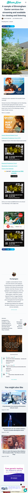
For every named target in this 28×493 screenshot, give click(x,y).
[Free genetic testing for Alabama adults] (14, 472)
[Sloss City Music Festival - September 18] (12, 343)
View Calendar (14, 379)
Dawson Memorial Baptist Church (10, 135)
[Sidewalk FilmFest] (14, 152)
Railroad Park (8, 368)
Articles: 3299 (14, 309)
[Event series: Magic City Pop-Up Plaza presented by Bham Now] (13, 365)
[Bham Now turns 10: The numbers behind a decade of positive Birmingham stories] (14, 420)
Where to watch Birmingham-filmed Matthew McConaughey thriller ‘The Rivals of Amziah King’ (14, 453)
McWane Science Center (10, 360)
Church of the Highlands (7, 168)
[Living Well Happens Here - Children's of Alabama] (14, 220)
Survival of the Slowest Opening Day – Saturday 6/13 (16, 358)
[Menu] (25, 2)
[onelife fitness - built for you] (14, 124)
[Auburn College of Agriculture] (14, 86)
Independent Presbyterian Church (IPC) (11, 138)
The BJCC (8, 376)
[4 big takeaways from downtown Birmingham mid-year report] (14, 397)
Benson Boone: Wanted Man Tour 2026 (16, 374)
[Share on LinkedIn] (8, 26)
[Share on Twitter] (12, 26)
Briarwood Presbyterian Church (9, 163)
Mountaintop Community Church (9, 166)
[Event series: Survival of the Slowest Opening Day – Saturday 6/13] (14, 357)
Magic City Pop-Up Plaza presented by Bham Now (16, 366)
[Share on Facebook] (4, 26)
